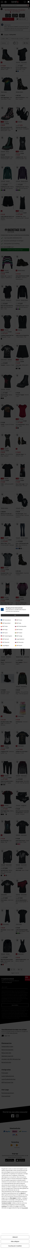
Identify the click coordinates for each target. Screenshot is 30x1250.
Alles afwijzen (15, 1241)
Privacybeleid (25, 1208)
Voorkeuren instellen (15, 1246)
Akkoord (15, 1237)
